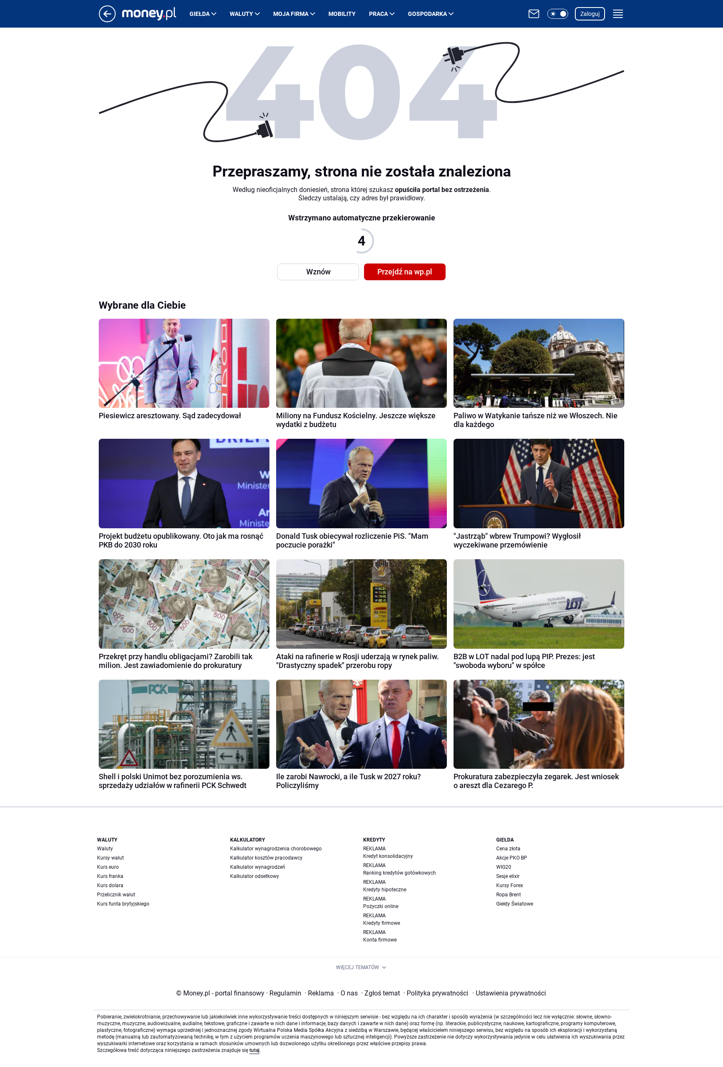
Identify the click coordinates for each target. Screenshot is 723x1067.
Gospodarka (427, 13)
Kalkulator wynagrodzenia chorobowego (276, 849)
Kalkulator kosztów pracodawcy (266, 858)
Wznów (318, 271)
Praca (378, 13)
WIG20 (503, 867)
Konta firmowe (380, 940)
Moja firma (290, 13)
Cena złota (508, 849)
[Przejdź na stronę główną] (107, 20)
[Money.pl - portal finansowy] (156, 13)
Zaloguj (590, 13)
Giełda (200, 13)
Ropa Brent (508, 895)
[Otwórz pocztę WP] (534, 13)
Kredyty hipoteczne (384, 890)
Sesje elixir (508, 876)
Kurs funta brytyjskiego (123, 904)
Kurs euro (108, 867)
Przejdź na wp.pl (404, 271)
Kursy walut (110, 858)
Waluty (241, 13)
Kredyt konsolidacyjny (388, 856)
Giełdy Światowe (514, 904)
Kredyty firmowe (381, 923)
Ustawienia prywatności (509, 993)
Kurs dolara (110, 885)
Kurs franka (110, 876)
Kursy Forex (509, 885)
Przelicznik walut (116, 895)
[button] (557, 14)
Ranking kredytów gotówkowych (399, 873)
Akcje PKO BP (511, 858)
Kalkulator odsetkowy (254, 876)
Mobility (342, 13)
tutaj (254, 1050)
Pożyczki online (380, 906)
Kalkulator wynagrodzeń (257, 867)
